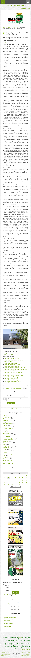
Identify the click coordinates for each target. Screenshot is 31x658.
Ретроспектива (7, 451)
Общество (5, 441)
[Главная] (15, 24)
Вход (28, 8)
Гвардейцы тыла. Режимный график (13, 375)
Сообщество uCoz (9, 625)
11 (22, 478)
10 (19, 478)
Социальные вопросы (8, 454)
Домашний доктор (7, 420)
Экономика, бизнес (8, 460)
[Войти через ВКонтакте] (16, 395)
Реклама (5, 452)
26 (26, 482)
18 (22, 480)
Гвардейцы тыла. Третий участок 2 (13, 378)
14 (8, 480)
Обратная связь (25, 655)
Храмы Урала (6, 459)
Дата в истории (7, 419)
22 (12, 482)
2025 (9, 27)
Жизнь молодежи (7, 423)
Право (4, 444)
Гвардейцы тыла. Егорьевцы (11, 366)
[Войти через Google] (24, 395)
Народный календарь (8, 438)
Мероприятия (6, 436)
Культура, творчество (8, 430)
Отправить (11, 403)
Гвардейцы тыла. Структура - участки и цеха (15, 369)
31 (19, 484)
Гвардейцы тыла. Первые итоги (12, 381)
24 (19, 482)
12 (26, 478)
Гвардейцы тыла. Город (10, 363)
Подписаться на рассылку (5, 654)
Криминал (5, 431)
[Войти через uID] (13, 395)
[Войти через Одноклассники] (26, 395)
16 (15, 480)
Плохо (6, 589)
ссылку (20, 637)
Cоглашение (26, 654)
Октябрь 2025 (15, 471)
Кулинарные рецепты (9, 619)
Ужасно (7, 590)
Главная (5, 27)
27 (4, 484)
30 (15, 484)
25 (22, 482)
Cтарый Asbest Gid (25, 652)
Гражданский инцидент (10, 617)
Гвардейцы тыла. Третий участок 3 (13, 380)
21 (8, 482)
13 (4, 480)
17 (19, 480)
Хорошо (7, 585)
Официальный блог (9, 623)
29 (12, 484)
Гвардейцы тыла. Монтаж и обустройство (15, 367)
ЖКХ (4, 422)
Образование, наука (8, 439)
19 (26, 480)
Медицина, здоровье (8, 435)
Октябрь (14, 27)
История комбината (8, 463)
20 (4, 482)
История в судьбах (8, 428)
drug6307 (7, 388)
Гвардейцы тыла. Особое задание (13, 383)
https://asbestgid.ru (25, 649)
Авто (4, 415)
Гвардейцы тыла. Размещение (12, 364)
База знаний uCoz (8, 626)
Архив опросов (14, 594)
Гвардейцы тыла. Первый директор (13, 370)
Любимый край (6, 433)
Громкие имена (7, 417)
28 (8, 484)
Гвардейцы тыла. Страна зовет (12, 358)
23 (15, 482)
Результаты (6, 594)
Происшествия (6, 447)
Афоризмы (7, 620)
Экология (5, 462)
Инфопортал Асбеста (9, 628)
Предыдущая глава (8, 42)
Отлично (7, 584)
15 (12, 480)
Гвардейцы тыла (17, 388)
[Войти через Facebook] (18, 395)
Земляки (5, 425)
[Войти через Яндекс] (21, 395)
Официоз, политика (8, 443)
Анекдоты (6, 622)
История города (8, 386)
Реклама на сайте (6, 652)
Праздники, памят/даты (9, 446)
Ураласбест (6, 457)
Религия (5, 449)
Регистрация (23, 8)
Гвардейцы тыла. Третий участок (12, 377)
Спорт (4, 455)
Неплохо (7, 587)
